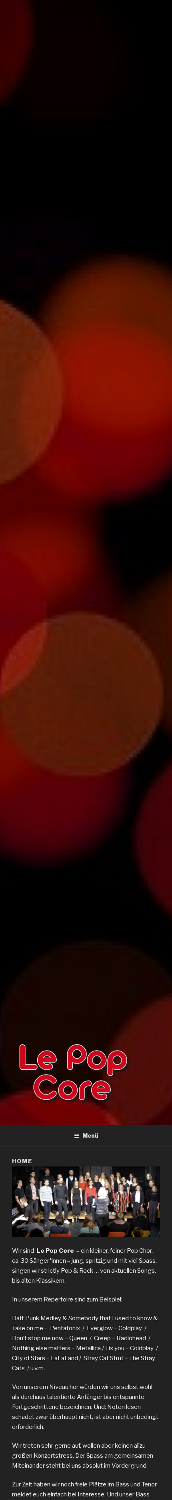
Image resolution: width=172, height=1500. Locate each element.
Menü (90, 1135)
